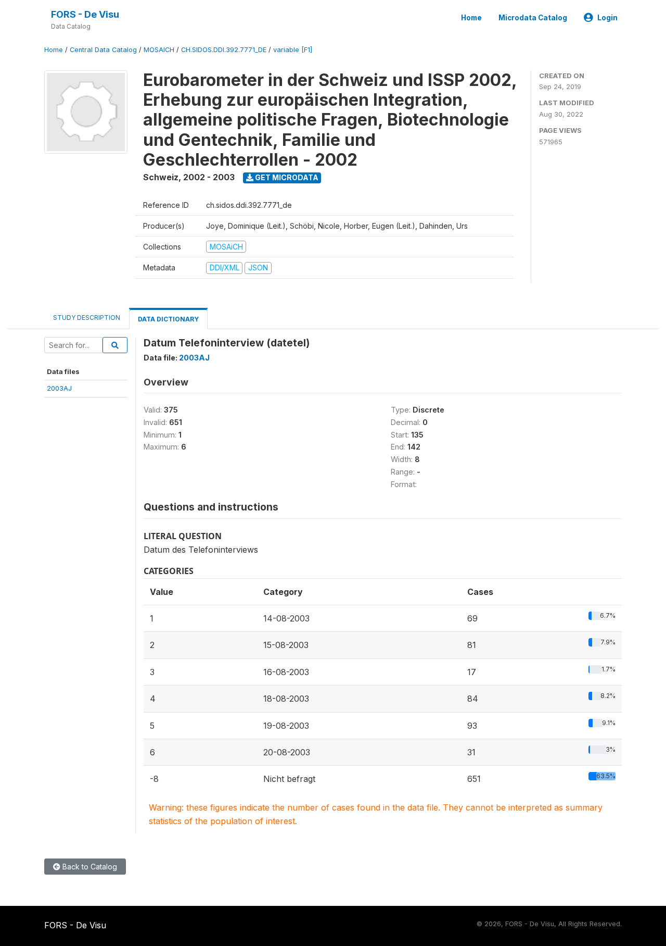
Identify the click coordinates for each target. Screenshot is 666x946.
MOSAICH (159, 50)
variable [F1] (292, 50)
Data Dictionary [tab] (168, 319)
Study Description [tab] (86, 317)
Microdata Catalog (532, 18)
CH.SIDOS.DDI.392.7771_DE (223, 50)
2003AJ (59, 388)
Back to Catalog (88, 866)
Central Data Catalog (103, 50)
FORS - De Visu (85, 14)
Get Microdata (285, 177)
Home (471, 18)
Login (607, 18)
